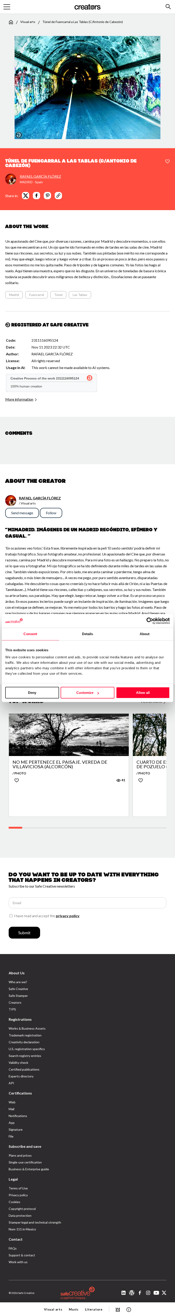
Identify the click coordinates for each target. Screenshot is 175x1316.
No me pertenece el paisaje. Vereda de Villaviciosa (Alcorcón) (60, 764)
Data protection (20, 1215)
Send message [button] (22, 513)
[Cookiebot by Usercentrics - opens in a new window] (150, 620)
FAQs (13, 1248)
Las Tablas (80, 295)
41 (123, 780)
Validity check (18, 1062)
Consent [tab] (30, 634)
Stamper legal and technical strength (35, 1222)
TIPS (12, 1009)
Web (12, 1102)
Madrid (14, 295)
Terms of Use (18, 1188)
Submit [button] (24, 932)
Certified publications (24, 1069)
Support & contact (22, 1255)
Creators (15, 1002)
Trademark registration (25, 1035)
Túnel (58, 295)
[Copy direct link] (58, 195)
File (11, 1136)
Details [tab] (87, 634)
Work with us (18, 1262)
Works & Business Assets (27, 1028)
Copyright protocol (22, 1209)
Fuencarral (36, 295)
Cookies (14, 1202)
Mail (11, 1109)
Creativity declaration (24, 1042)
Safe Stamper (18, 996)
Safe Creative (18, 989)
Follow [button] (51, 513)
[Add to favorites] (167, 161)
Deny (32, 693)
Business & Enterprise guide (29, 1169)
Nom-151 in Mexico (22, 1229)
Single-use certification (25, 1162)
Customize (84, 693)
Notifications (18, 1116)
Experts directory (21, 1076)
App (12, 1123)
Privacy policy (18, 1195)
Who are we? (18, 982)
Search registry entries (25, 1056)
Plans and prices (20, 1155)
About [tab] (145, 634)
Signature (16, 1129)
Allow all (143, 693)
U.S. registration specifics (27, 1049)
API (11, 1083)
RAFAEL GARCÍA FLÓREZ (40, 176)
